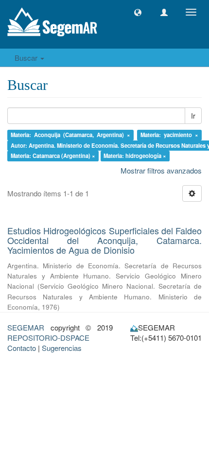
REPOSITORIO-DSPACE (48, 337)
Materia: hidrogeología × (135, 155)
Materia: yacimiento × (169, 135)
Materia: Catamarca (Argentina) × (53, 155)
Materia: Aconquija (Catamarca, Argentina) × (71, 135)
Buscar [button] (27, 57)
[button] (138, 12)
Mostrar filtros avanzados (161, 170)
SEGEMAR (25, 327)
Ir (193, 116)
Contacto (21, 348)
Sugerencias (62, 348)
